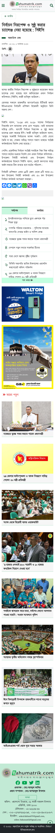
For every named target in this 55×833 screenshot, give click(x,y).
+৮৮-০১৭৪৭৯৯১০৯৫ (19, 812)
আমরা (27, 797)
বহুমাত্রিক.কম (18, 826)
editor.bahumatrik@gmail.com (27, 819)
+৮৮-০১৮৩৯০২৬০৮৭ (41, 812)
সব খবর (26, 280)
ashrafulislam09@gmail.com (31, 816)
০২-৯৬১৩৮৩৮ (33, 809)
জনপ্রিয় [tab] (40, 210)
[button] (3, 6)
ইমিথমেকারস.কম (27, 830)
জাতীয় (10, 16)
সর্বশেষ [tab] (14, 210)
